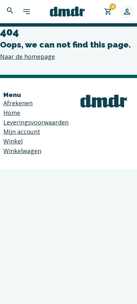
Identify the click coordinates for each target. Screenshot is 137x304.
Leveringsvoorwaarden (35, 122)
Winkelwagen (22, 151)
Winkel (13, 141)
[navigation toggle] (26, 11)
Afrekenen (18, 103)
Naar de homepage (27, 56)
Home (11, 113)
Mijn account (21, 132)
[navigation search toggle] (10, 10)
